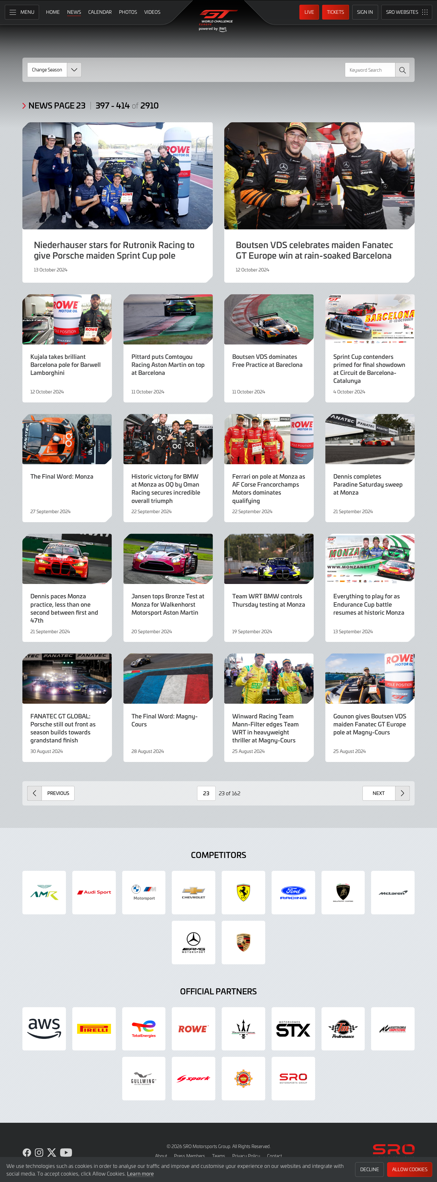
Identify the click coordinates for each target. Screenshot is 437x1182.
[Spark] (193, 1078)
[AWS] (44, 1029)
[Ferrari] (243, 892)
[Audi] (94, 892)
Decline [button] (369, 1169)
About (161, 1156)
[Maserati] (243, 1029)
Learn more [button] (140, 1173)
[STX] (293, 1029)
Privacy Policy (246, 1156)
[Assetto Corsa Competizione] (393, 1029)
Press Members (189, 1156)
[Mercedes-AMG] (193, 942)
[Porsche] (243, 942)
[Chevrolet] (193, 892)
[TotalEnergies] (144, 1029)
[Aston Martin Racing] (44, 892)
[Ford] (293, 892)
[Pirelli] (94, 1029)
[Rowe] (193, 1029)
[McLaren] (393, 892)
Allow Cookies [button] (409, 1169)
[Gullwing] (144, 1078)
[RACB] (243, 1078)
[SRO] (293, 1078)
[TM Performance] (343, 1029)
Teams (218, 1156)
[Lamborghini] (343, 892)
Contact (274, 1156)
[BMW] (144, 892)
